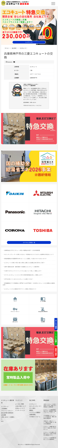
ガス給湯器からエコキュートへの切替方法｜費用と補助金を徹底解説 (50, 417)
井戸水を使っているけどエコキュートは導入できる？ (18, 279)
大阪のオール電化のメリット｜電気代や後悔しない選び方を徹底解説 (50, 422)
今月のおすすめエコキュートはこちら (32, 105)
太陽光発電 (32, 414)
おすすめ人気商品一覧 (29, 242)
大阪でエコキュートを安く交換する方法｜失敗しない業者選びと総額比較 (50, 405)
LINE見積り (56, 338)
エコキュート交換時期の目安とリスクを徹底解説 (50, 438)
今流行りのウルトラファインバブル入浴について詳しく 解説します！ (23, 271)
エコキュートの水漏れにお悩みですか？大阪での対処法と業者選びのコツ (50, 433)
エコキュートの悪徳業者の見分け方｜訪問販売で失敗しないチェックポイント (50, 411)
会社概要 (3, 415)
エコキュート (33, 404)
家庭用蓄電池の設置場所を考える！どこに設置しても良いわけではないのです (25, 258)
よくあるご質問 (19, 404)
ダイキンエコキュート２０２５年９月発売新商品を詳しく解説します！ (23, 275)
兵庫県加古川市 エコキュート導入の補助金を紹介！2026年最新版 (22, 250)
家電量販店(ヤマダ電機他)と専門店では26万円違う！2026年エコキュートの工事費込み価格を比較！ (29, 284)
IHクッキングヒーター (35, 406)
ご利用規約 (4, 408)
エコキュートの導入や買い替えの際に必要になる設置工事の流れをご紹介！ (24, 263)
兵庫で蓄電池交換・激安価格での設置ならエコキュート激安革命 (21, 267)
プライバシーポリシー (7, 411)
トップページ (4, 406)
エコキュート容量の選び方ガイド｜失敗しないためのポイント (50, 428)
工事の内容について (20, 406)
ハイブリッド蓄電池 (34, 412)
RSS (2, 421)
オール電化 (32, 408)
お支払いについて (20, 408)
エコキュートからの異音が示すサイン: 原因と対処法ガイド (20, 289)
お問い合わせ (33, 102)
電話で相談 (56, 352)
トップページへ (29, 42)
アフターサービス (20, 410)
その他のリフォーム (34, 417)
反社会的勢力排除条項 (7, 413)
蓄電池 (31, 410)
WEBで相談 (56, 324)
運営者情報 (26, 102)
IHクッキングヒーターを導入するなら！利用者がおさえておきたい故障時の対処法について (29, 254)
